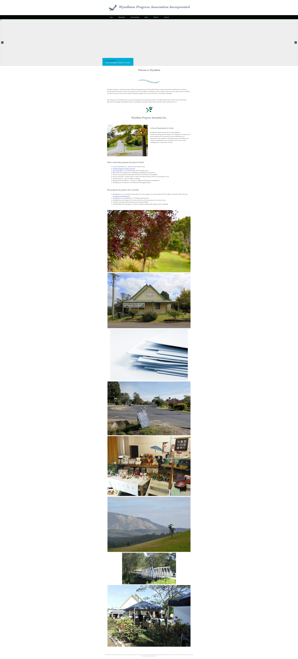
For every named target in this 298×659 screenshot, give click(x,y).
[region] (149, 42)
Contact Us (166, 17)
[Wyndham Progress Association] (148, 7)
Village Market (121, 17)
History (146, 17)
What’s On (156, 17)
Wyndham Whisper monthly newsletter (124, 168)
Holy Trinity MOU (118, 170)
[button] (149, 42)
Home (111, 17)
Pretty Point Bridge (134, 17)
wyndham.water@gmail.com (121, 196)
